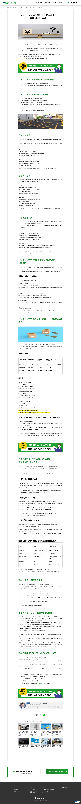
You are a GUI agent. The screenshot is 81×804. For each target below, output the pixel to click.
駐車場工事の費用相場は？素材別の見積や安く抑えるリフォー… (57, 746)
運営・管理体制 (16, 789)
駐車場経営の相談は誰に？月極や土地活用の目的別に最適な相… (46, 746)
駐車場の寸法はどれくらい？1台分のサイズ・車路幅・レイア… (35, 732)
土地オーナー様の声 (33, 791)
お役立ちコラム (64, 786)
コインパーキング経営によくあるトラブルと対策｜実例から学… (23, 732)
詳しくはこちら (39, 683)
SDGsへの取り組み (45, 791)
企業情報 (43, 787)
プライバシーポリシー (46, 792)
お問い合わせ (62, 2)
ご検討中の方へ (33, 787)
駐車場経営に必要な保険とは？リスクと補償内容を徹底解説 (46, 732)
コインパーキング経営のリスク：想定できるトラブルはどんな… (35, 746)
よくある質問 (32, 789)
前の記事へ (22, 756)
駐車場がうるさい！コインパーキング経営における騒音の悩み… (23, 746)
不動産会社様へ (33, 792)
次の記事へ (58, 756)
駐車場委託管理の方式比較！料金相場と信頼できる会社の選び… (57, 732)
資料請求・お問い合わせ (56, 772)
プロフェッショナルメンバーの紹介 (48, 789)
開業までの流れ (17, 791)
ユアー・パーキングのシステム (19, 787)
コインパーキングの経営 (22, 21)
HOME (29, 2)
